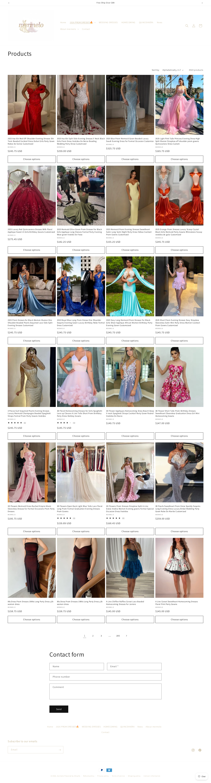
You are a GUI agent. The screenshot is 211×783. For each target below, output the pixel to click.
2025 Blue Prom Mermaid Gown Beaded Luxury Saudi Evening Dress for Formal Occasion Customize (130, 139)
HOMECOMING (110, 726)
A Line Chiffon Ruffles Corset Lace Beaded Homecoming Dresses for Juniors (125, 602)
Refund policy (88, 776)
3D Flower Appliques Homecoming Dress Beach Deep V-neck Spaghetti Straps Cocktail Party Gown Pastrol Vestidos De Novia (130, 413)
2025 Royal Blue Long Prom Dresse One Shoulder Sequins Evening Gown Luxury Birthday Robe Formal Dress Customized (81, 323)
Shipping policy (134, 776)
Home (50, 726)
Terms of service (118, 776)
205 (118, 635)
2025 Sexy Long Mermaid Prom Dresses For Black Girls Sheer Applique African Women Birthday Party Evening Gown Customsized (129, 323)
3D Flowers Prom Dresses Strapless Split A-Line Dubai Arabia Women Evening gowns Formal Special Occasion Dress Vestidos (130, 509)
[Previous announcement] (8, 3)
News (140, 726)
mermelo (60, 776)
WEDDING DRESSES (91, 726)
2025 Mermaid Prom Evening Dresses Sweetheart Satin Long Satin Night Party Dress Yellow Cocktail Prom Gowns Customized (129, 232)
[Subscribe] (59, 750)
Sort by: (155, 70)
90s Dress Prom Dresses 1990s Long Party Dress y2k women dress (30, 602)
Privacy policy (103, 776)
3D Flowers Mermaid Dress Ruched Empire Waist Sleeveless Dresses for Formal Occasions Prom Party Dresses (31, 509)
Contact (105, 732)
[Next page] (126, 635)
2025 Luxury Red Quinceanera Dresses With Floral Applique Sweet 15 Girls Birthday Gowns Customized (31, 230)
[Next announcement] (202, 3)
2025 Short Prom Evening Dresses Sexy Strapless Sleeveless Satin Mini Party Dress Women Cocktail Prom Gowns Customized (177, 323)
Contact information (152, 776)
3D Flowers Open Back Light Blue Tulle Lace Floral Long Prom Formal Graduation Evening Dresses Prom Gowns (79, 509)
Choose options (31, 159)
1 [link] (84, 635)
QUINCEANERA (127, 726)
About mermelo (154, 726)
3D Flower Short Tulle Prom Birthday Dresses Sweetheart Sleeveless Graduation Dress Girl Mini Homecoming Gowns (177, 413)
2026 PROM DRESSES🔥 (67, 726)
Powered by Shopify (72, 776)
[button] (82, 22)
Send (59, 709)
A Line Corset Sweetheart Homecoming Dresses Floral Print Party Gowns (176, 602)
